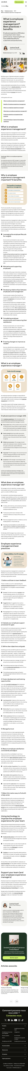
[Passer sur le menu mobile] (25, 2)
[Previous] (11, 1001)
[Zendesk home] (4, 2)
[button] (13, 1026)
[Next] (17, 1001)
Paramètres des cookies (19, 1065)
